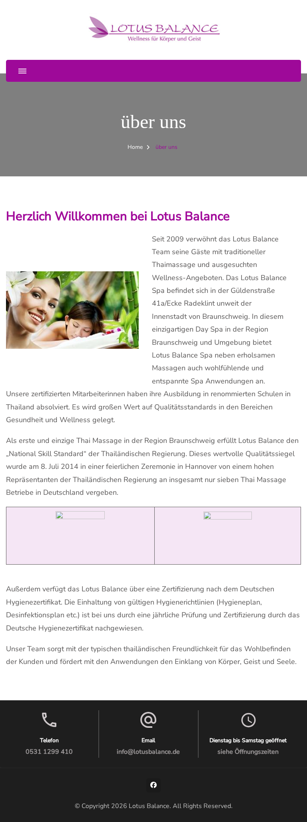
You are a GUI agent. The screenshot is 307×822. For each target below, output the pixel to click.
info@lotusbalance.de (148, 751)
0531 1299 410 (49, 751)
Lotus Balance (149, 806)
